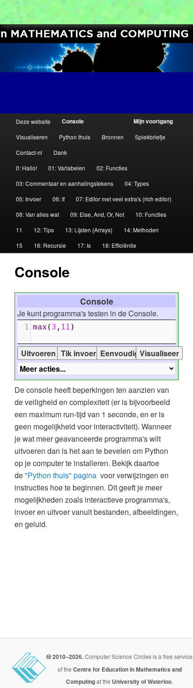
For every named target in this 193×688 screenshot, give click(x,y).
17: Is (84, 245)
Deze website (33, 121)
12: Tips (44, 230)
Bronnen (113, 137)
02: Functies (111, 168)
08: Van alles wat (37, 214)
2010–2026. (67, 656)
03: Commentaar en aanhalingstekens (64, 183)
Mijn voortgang (153, 121)
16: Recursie (50, 245)
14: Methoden (141, 230)
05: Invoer (28, 199)
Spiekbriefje (150, 137)
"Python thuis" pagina (60, 475)
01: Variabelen (66, 168)
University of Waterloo (141, 681)
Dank (60, 152)
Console (73, 121)
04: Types (137, 183)
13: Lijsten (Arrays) (88, 230)
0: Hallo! (26, 168)
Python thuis (74, 137)
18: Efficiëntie (119, 245)
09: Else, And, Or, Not (97, 214)
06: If (58, 199)
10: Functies (150, 214)
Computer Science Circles (12, 12)
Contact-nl (29, 152)
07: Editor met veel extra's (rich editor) (123, 199)
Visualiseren (32, 137)
